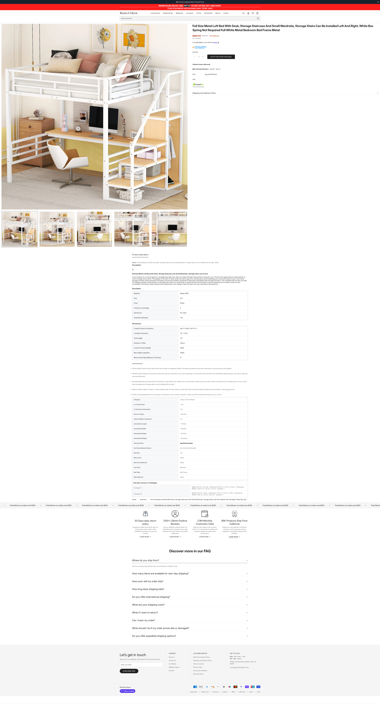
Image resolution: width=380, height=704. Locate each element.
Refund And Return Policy (201, 657)
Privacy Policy (197, 667)
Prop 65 (171, 670)
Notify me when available (221, 57)
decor (217, 13)
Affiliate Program (174, 667)
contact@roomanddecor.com (239, 667)
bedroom (179, 13)
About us (172, 657)
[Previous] (166, 2)
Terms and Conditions (200, 670)
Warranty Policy (198, 674)
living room (155, 13)
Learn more (144, 537)
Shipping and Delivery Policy (202, 660)
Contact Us (172, 660)
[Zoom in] (183, 28)
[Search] (243, 13)
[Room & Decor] (129, 13)
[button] (257, 13)
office (198, 13)
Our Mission (172, 664)
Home (134, 499)
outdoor (189, 13)
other (225, 13)
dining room (168, 13)
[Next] (213, 2)
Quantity (195, 52)
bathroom (208, 13)
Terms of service (198, 664)
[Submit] (258, 18)
